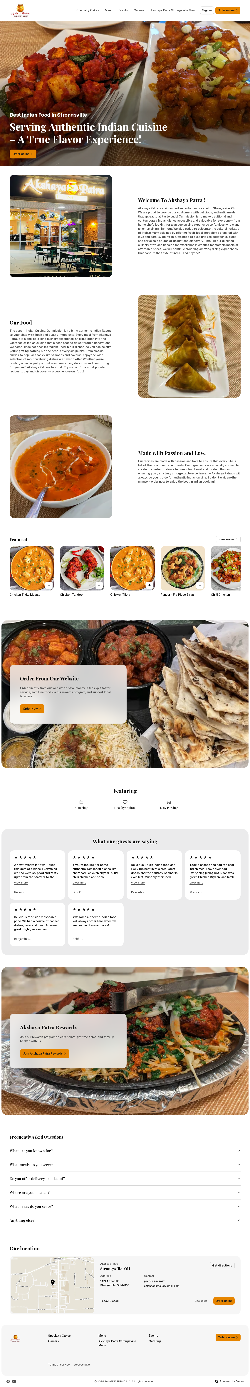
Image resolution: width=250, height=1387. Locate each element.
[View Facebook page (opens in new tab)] (8, 1381)
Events (123, 10)
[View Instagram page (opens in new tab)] (14, 1381)
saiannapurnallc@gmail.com (161, 1286)
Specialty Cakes (87, 10)
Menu (109, 10)
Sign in (207, 10)
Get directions (222, 1265)
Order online (224, 1301)
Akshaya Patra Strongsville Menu (173, 10)
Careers (139, 10)
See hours (201, 1301)
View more (21, 882)
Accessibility (82, 1364)
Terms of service (59, 1364)
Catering (155, 1341)
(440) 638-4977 (154, 1281)
